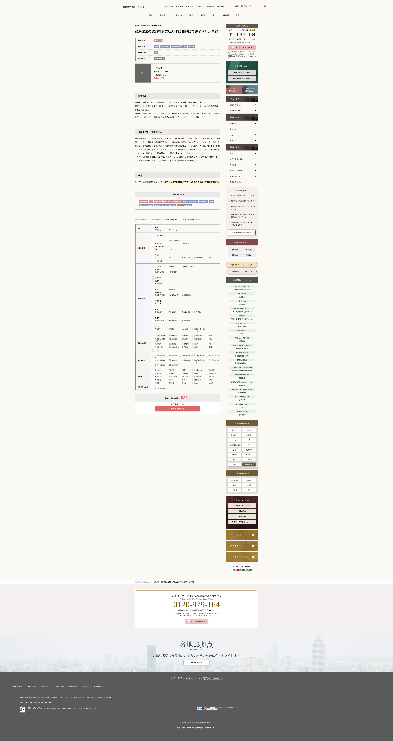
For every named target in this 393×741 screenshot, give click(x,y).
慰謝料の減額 (165, 47)
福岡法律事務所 (174, 365)
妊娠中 (235, 464)
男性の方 (249, 430)
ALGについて (190, 6)
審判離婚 (235, 255)
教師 (234, 485)
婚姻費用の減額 (174, 295)
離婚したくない (174, 230)
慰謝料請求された (236, 110)
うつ (151, 201)
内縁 (234, 460)
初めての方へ (169, 6)
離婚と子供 (234, 147)
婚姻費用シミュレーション (242, 271)
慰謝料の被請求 (214, 373)
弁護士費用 (200, 6)
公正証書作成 (199, 336)
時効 (210, 339)
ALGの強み (179, 6)
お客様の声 (86, 686)
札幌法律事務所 (187, 355)
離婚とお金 (234, 117)
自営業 (235, 490)
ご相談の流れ (242, 516)
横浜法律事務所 (187, 360)
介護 (164, 201)
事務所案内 (220, 6)
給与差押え (185, 344)
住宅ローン (158, 303)
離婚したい (158, 230)
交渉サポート (173, 336)
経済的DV (186, 243)
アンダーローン (160, 370)
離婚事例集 (210, 6)
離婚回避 (172, 289)
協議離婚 (235, 250)
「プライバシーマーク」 (79, 708)
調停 (210, 344)
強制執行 (185, 339)
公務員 (249, 480)
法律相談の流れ (17, 686)
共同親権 (233, 165)
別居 (237, 15)
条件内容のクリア (176, 404)
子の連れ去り (177, 201)
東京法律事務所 (159, 59)
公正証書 (158, 266)
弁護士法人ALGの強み (242, 505)
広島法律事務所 (174, 355)
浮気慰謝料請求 (160, 388)
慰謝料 (191, 15)
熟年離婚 (149, 205)
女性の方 (235, 430)
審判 (210, 347)
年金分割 (142, 205)
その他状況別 (249, 464)
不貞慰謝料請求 (160, 336)
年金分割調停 (173, 339)
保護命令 (158, 373)
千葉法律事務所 (174, 360)
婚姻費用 (226, 15)
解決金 (171, 380)
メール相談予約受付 (197, 621)
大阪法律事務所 (214, 360)
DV (156, 249)
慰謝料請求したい (236, 105)
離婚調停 (249, 250)
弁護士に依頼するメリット (242, 522)
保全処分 (185, 336)
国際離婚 (171, 373)
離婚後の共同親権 (236, 170)
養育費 (203, 15)
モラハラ (171, 249)
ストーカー (199, 383)
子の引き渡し (186, 312)
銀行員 (249, 485)
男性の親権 (158, 312)
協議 (210, 336)
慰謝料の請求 (176, 47)
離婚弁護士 (242, 72)
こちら (248, 56)
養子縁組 (185, 347)
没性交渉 (185, 376)
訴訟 (196, 344)
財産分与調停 (159, 347)
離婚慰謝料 (234, 435)
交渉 (156, 53)
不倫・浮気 (158, 243)
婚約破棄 (191, 47)
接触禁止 (158, 376)
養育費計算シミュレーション (242, 265)
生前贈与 (158, 380)
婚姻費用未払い (187, 295)
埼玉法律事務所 (160, 360)
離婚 (156, 227)
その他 (184, 47)
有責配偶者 (158, 201)
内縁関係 (172, 266)
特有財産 (212, 376)
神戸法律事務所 (214, 355)
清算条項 (198, 376)
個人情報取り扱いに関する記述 (42, 702)
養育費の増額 (159, 320)
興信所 (184, 383)
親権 (214, 15)
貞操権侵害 (158, 283)
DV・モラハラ (159, 246)
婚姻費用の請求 (160, 295)
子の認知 (198, 312)
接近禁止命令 (173, 376)
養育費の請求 (186, 320)
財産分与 (158, 301)
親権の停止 (158, 278)
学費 (196, 373)
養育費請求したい (236, 176)
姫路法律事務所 (160, 365)
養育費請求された (236, 182)
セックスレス (159, 235)
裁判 (196, 347)
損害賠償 (171, 383)
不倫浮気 (171, 370)
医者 (249, 490)
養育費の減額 (173, 320)
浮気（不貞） (235, 99)
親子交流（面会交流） (168, 205)
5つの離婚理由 (241, 232)
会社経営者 (234, 480)
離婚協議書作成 (174, 347)
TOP (150, 15)
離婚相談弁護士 (208, 722)
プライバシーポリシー (26, 702)
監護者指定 (172, 312)
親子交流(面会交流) (236, 159)
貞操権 (157, 281)
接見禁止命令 (199, 339)
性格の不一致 (159, 41)
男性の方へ (163, 15)
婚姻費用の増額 (188, 266)
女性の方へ (178, 15)
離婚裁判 (249, 255)
